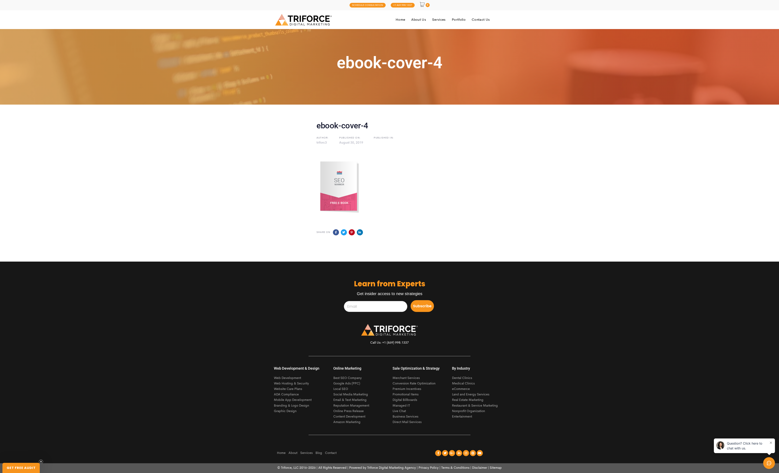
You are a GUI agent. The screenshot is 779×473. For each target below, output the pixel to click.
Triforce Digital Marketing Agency (391, 468)
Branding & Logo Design (291, 405)
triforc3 (321, 142)
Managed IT (401, 405)
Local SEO (340, 389)
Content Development (349, 416)
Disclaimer (479, 468)
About (292, 453)
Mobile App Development (293, 400)
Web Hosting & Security (291, 383)
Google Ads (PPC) (346, 383)
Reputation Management (351, 405)
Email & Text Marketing (350, 400)
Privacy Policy (429, 468)
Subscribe (422, 305)
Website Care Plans (288, 389)
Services (306, 453)
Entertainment (462, 416)
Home (281, 453)
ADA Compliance (286, 394)
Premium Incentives (407, 389)
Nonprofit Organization (468, 411)
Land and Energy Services (470, 394)
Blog (318, 453)
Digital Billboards (405, 400)
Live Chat (399, 411)
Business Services (405, 416)
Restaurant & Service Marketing (475, 405)
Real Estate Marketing (467, 400)
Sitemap (496, 468)
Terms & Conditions (455, 468)
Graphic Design (285, 411)
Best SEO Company (347, 378)
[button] (21, 468)
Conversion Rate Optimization (414, 383)
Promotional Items (406, 394)
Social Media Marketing (350, 394)
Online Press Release (348, 411)
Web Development (287, 378)
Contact (331, 453)
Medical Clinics (463, 383)
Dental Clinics (462, 378)
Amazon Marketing (346, 422)
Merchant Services (406, 378)
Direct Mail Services (407, 422)
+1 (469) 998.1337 (395, 342)
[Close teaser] (41, 462)
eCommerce (461, 389)
